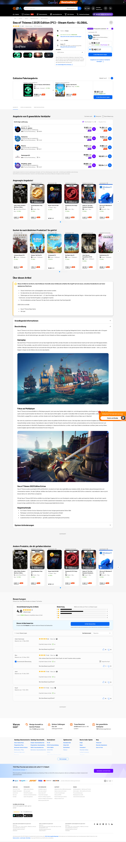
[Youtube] (97, 824)
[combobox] (69, 52)
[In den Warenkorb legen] (110, 129)
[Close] (124, 2)
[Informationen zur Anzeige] (96, 32)
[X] (109, 824)
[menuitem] (16, 14)
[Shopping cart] (110, 8)
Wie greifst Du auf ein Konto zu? (68, 46)
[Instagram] (106, 824)
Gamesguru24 (25, 155)
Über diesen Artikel (39, 107)
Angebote (15, 107)
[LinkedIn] (112, 824)
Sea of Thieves (44, 18)
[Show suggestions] (82, 52)
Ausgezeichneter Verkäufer (29, 130)
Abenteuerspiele (34, 18)
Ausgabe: (58, 49)
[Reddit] (103, 824)
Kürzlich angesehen (26, 107)
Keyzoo (23, 145)
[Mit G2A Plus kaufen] (94, 129)
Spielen (20, 18)
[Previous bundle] (109, 78)
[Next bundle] (112, 78)
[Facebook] (94, 824)
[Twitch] (100, 824)
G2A (15, 18)
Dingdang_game (26, 163)
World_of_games (26, 128)
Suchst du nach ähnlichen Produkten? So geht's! (35, 230)
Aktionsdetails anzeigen (19, 769)
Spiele (26, 18)
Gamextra (96, 35)
